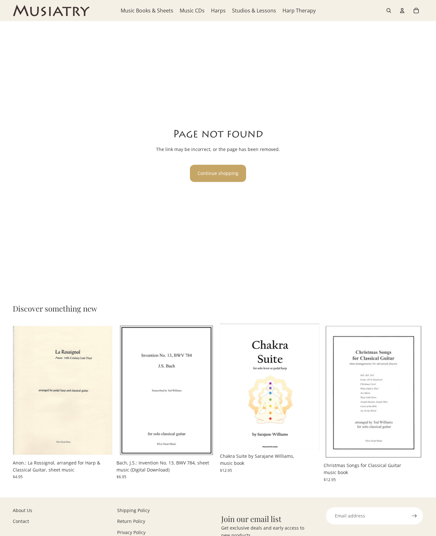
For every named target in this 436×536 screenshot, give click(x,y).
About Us (22, 510)
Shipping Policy (133, 510)
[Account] (402, 11)
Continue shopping (218, 173)
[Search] (389, 11)
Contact (21, 521)
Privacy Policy (131, 532)
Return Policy (131, 521)
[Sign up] (414, 516)
